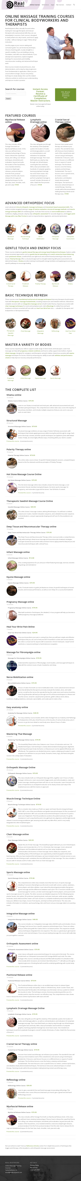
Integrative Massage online (21, 913)
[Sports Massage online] (12, 885)
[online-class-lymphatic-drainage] (40, 132)
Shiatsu (70, 284)
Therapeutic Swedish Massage (10, 333)
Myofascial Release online (20, 1106)
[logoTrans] (14, 4)
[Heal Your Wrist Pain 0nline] (12, 640)
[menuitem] (35, 4)
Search (8, 98)
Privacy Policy (34, 1165)
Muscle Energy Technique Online (23, 798)
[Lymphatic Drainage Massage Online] (12, 1021)
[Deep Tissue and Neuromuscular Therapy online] (12, 540)
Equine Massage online (18, 577)
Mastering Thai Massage (19, 733)
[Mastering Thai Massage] (12, 747)
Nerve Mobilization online (20, 677)
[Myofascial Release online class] (15, 132)
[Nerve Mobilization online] (12, 690)
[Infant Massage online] (12, 565)
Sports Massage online (18, 872)
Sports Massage (55, 378)
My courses (34, 1168)
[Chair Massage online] (12, 847)
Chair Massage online (18, 834)
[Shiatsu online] (12, 408)
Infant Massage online (18, 552)
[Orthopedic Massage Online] (12, 780)
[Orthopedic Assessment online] (12, 957)
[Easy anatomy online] (12, 720)
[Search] (74, 4)
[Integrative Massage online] (12, 927)
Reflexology (55, 331)
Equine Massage (40, 378)
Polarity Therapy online (19, 449)
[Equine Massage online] (12, 590)
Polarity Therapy (40, 284)
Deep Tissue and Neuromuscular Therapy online (31, 526)
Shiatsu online (14, 394)
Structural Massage (17, 420)
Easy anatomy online (17, 707)
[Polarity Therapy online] (12, 462)
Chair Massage (25, 331)
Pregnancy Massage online (20, 601)
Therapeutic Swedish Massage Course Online (30, 501)
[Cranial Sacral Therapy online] (12, 1057)
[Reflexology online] (12, 1093)
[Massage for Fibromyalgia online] (12, 665)
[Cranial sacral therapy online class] (65, 132)
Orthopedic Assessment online (22, 943)
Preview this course (13, 441)
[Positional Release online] (12, 988)
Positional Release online (19, 974)
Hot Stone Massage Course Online (24, 474)
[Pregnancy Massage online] (12, 615)
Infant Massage (26, 378)
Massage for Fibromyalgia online (23, 652)
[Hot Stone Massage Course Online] (12, 487)
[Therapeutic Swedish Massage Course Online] (12, 514)
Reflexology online (16, 1079)
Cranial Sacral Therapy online (22, 1044)
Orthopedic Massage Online (21, 767)
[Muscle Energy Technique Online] (12, 812)
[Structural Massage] (12, 434)
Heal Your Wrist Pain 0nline (21, 626)
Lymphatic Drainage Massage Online (26, 1008)
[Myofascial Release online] (12, 1119)
